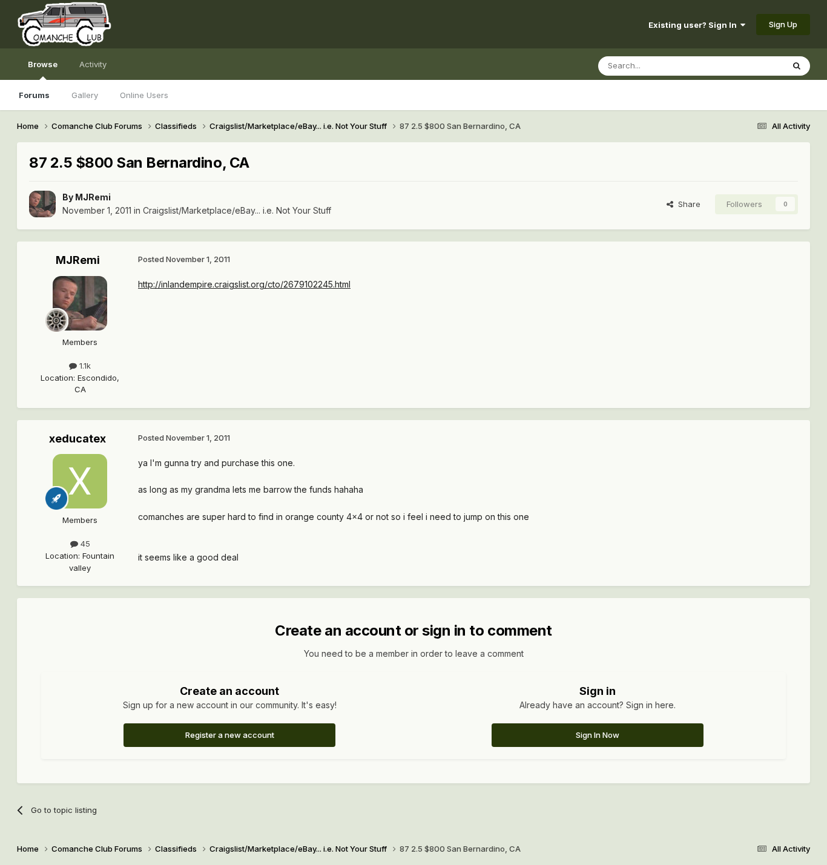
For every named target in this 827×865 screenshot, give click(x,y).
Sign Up (783, 24)
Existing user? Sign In (694, 25)
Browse (43, 64)
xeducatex (77, 438)
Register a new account (229, 735)
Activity (93, 64)
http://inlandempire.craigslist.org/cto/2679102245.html (244, 284)
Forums (34, 95)
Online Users (144, 95)
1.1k (84, 365)
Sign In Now (597, 735)
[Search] (796, 66)
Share (686, 204)
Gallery (84, 95)
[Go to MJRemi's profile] (42, 204)
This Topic (748, 65)
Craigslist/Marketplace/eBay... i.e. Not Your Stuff (237, 210)
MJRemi (93, 197)
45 (84, 543)
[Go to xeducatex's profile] (80, 481)
